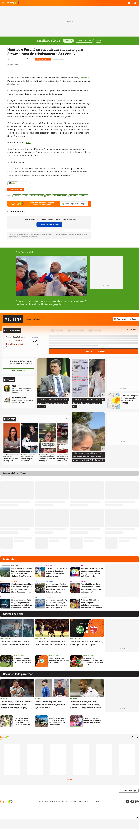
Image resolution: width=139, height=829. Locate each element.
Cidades (83, 597)
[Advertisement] (122, 661)
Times (67, 40)
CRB (9, 162)
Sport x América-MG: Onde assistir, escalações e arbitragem (58, 660)
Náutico (83, 77)
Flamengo (86, 716)
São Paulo (73, 699)
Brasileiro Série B (60, 196)
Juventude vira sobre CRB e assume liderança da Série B (14, 643)
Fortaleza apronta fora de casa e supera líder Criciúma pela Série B (22, 660)
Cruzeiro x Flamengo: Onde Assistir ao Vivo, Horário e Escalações (92, 720)
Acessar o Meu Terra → (33, 319)
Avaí (28, 142)
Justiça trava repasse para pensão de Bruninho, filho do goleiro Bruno (50, 704)
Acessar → (29, 380)
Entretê (83, 581)
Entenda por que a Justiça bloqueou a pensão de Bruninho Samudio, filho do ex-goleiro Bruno (22, 721)
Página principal (13, 3)
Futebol (83, 196)
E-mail (129, 3)
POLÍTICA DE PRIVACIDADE (89, 802)
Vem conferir (17, 370)
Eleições (14, 581)
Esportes (73, 196)
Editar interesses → (132, 329)
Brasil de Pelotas (37, 196)
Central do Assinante (114, 3)
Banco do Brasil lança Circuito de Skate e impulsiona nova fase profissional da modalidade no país (57, 721)
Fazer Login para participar (49, 224)
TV (82, 565)
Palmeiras (3, 699)
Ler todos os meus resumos (94, 351)
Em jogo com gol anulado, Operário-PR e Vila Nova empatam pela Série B (93, 661)
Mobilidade (14, 565)
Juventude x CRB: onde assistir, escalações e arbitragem (86, 643)
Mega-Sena (49, 597)
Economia (49, 581)
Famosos (49, 565)
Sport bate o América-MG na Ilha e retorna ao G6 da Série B (51, 643)
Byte (12, 597)
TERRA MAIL (99, 3)
